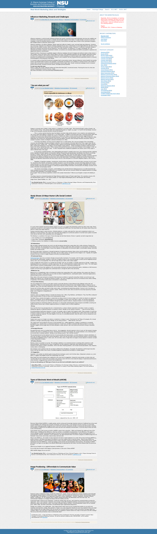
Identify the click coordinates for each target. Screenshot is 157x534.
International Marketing (106, 71)
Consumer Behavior (105, 57)
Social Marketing (105, 90)
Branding (103, 54)
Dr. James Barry (44, 198)
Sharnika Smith (105, 36)
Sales (102, 89)
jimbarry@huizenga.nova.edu (38, 367)
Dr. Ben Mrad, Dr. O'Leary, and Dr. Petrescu (51, 19)
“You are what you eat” (40, 85)
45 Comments (73, 88)
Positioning (103, 82)
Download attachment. (84, 78)
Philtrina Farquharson (106, 37)
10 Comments (69, 198)
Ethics (102, 65)
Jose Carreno (104, 39)
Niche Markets (104, 81)
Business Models (105, 55)
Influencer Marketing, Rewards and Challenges (50, 17)
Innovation (103, 68)
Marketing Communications (72, 19)
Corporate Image (105, 58)
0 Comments (83, 19)
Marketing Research (105, 79)
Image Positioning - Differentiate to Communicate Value (53, 467)
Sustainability (104, 95)
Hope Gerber (104, 40)
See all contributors (105, 44)
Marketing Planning (105, 77)
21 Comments (69, 469)
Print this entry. (77, 78)
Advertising (103, 52)
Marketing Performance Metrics (108, 76)
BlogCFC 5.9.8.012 (74, 532)
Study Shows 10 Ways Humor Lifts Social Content (51, 196)
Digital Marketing (105, 62)
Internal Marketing (105, 70)
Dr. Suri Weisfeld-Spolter (46, 88)
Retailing (103, 87)
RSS (108, 52)
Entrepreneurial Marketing (107, 63)
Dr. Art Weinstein (44, 469)
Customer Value (104, 60)
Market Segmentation (106, 73)
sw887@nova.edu (66, 183)
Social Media (104, 92)
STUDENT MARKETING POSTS (109, 93)
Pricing (102, 84)
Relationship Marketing (106, 85)
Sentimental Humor (35, 258)
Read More (44, 517)
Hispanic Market (105, 66)
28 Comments (73, 382)
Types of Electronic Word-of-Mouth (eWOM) (48, 380)
